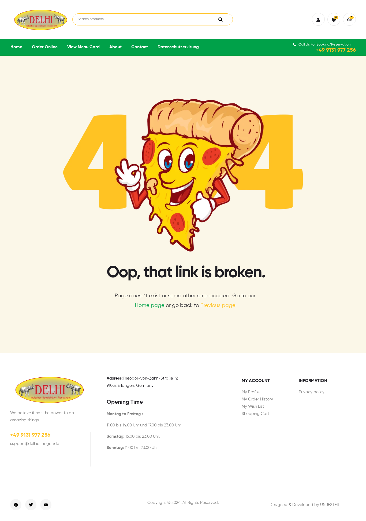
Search (220, 19)
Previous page (218, 305)
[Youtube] (45, 504)
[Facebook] (15, 504)
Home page (150, 305)
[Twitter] (30, 504)
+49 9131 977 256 (336, 50)
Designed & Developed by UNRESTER (304, 505)
